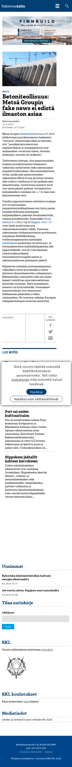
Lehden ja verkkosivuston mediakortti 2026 (27, 719)
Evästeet (49, 751)
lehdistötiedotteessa (31, 134)
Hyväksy (36, 391)
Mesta (5, 91)
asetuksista (20, 379)
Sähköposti (8, 612)
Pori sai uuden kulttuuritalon (17, 413)
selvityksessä (9, 243)
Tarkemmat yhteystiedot (31, 751)
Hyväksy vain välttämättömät (36, 398)
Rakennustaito (11, 121)
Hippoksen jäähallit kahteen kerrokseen (21, 459)
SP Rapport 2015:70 (39, 222)
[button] (53, 55)
